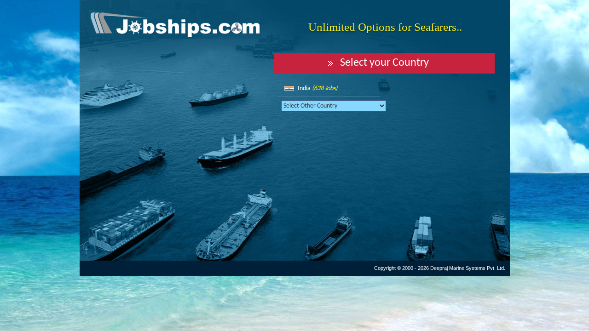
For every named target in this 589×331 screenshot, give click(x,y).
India (317, 88)
